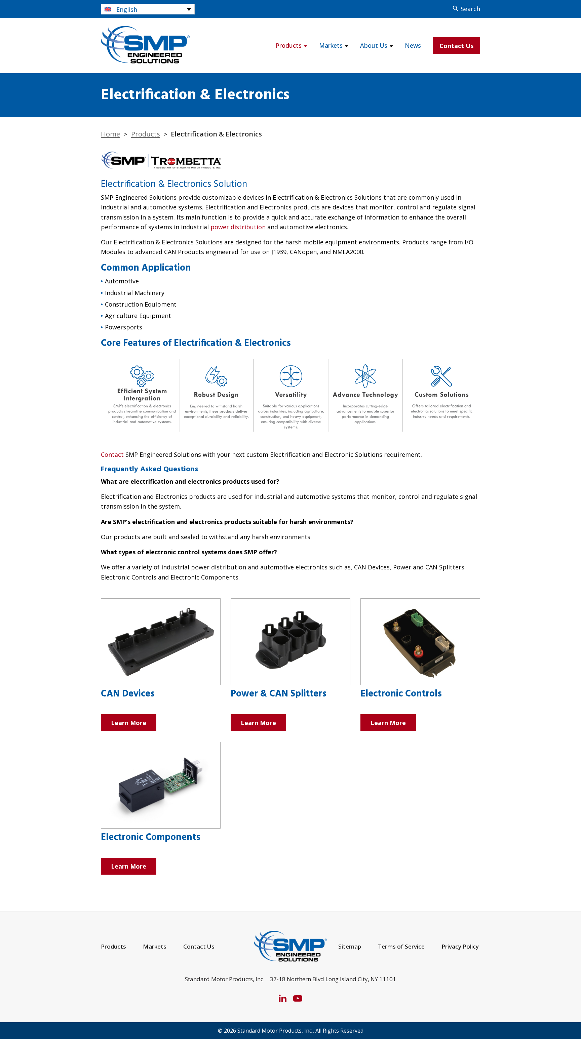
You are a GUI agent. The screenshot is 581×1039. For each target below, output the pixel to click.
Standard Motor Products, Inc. (275, 1030)
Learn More (128, 723)
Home (110, 133)
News (413, 45)
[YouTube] (297, 998)
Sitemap (349, 946)
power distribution (238, 227)
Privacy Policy (460, 946)
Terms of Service (401, 946)
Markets (331, 45)
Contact (112, 454)
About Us (373, 45)
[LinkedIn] (282, 998)
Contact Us (456, 46)
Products (289, 45)
